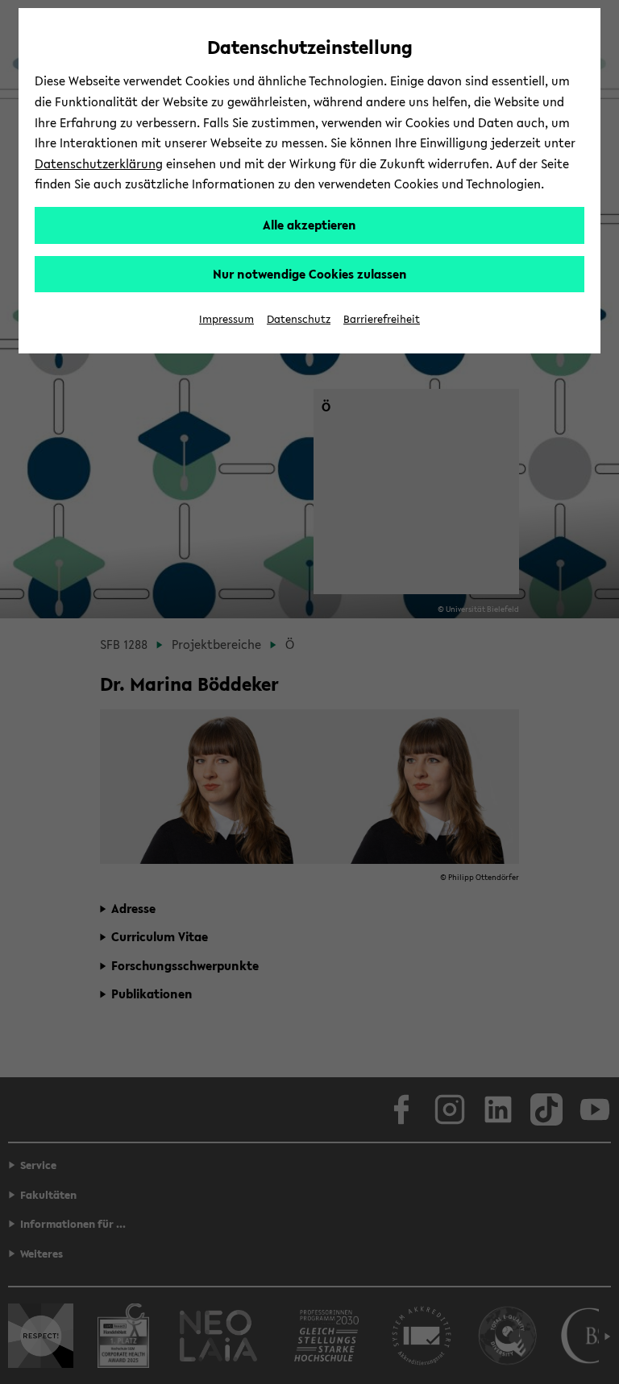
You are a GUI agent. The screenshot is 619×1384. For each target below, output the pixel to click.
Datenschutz (298, 319)
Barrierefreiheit (381, 319)
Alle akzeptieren (309, 224)
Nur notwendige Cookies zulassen (310, 274)
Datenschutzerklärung (99, 163)
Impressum (226, 319)
